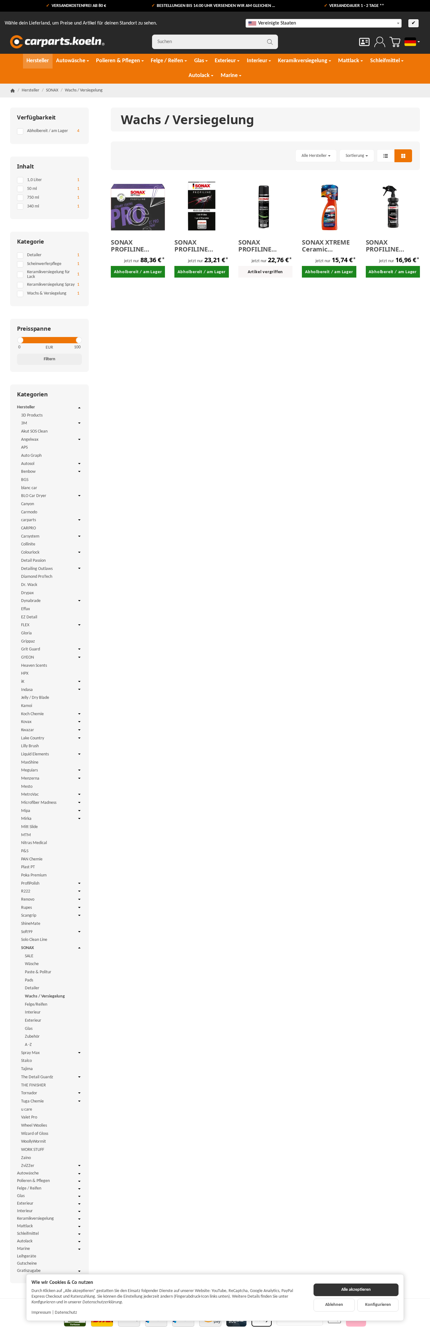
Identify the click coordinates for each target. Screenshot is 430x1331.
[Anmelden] (380, 42)
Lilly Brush (30, 746)
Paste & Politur (38, 972)
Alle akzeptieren (356, 1290)
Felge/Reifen (36, 1004)
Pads (29, 980)
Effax (25, 609)
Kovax (26, 722)
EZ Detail (29, 617)
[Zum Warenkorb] (395, 42)
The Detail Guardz (37, 1077)
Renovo (27, 899)
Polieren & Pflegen (33, 1181)
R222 (25, 891)
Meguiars (29, 770)
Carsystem (30, 536)
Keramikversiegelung (35, 1219)
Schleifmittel (28, 1234)
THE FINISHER (33, 1085)
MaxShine (29, 762)
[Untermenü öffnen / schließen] (79, 407)
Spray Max (30, 1053)
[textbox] (323, 23)
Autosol (27, 464)
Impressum (41, 1313)
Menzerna (30, 778)
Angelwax (29, 440)
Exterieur (33, 1021)
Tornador (29, 1093)
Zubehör (32, 1037)
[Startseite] (12, 90)
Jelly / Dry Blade (35, 698)
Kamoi (26, 706)
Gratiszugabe (29, 1271)
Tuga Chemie (32, 1101)
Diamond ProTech (36, 577)
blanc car (29, 488)
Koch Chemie (32, 714)
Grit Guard (30, 649)
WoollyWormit (33, 1142)
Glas (28, 1029)
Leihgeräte (26, 1256)
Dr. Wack (29, 585)
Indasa (27, 690)
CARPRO (28, 528)
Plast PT (28, 867)
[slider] (20, 340)
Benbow (28, 472)
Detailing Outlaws (37, 569)
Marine (23, 1249)
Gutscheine (27, 1264)
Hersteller (26, 407)
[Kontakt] (364, 42)
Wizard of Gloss (34, 1134)
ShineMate (30, 924)
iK (22, 682)
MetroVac (30, 795)
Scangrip (28, 916)
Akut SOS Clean (34, 431)
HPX (24, 673)
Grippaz (28, 641)
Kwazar (27, 730)
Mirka (26, 819)
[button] (265, 155)
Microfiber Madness (38, 803)
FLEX (25, 625)
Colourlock (30, 552)
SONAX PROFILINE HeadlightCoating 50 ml (201, 246)
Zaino (26, 1158)
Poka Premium (34, 875)
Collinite (28, 544)
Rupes (26, 908)
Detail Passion (33, 561)
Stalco (26, 1061)
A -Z (28, 1045)
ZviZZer (27, 1166)
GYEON (27, 657)
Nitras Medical (34, 843)
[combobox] (324, 23)
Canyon (27, 504)
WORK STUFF (32, 1150)
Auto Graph (31, 456)
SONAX (27, 948)
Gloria (26, 633)
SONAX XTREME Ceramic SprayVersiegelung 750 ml (329, 246)
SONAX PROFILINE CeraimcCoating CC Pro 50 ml (135, 246)
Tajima (27, 1069)
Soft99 (26, 932)
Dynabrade (31, 601)
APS (24, 447)
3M (24, 423)
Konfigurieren (378, 1305)
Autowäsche (28, 1173)
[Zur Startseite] (57, 41)
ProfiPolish (30, 883)
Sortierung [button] (355, 156)
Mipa (25, 811)
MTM (26, 835)
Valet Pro (29, 1117)
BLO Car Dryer (33, 496)
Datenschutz (66, 1313)
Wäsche (32, 964)
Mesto (26, 787)
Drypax (27, 593)
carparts (28, 520)
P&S (24, 851)
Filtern (49, 359)
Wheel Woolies (34, 1126)
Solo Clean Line (34, 940)
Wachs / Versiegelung (45, 996)
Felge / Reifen (29, 1188)
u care (26, 1109)
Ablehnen (334, 1305)
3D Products (31, 415)
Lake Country (32, 738)
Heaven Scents (34, 666)
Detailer (32, 988)
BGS (24, 480)
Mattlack (25, 1226)
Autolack (24, 1241)
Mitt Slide (29, 827)
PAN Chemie (31, 859)
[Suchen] (270, 42)
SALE (29, 956)
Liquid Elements (35, 754)
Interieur (33, 1012)
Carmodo (29, 512)
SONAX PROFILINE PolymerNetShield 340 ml (265, 246)
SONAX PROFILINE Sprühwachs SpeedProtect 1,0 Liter (392, 246)
